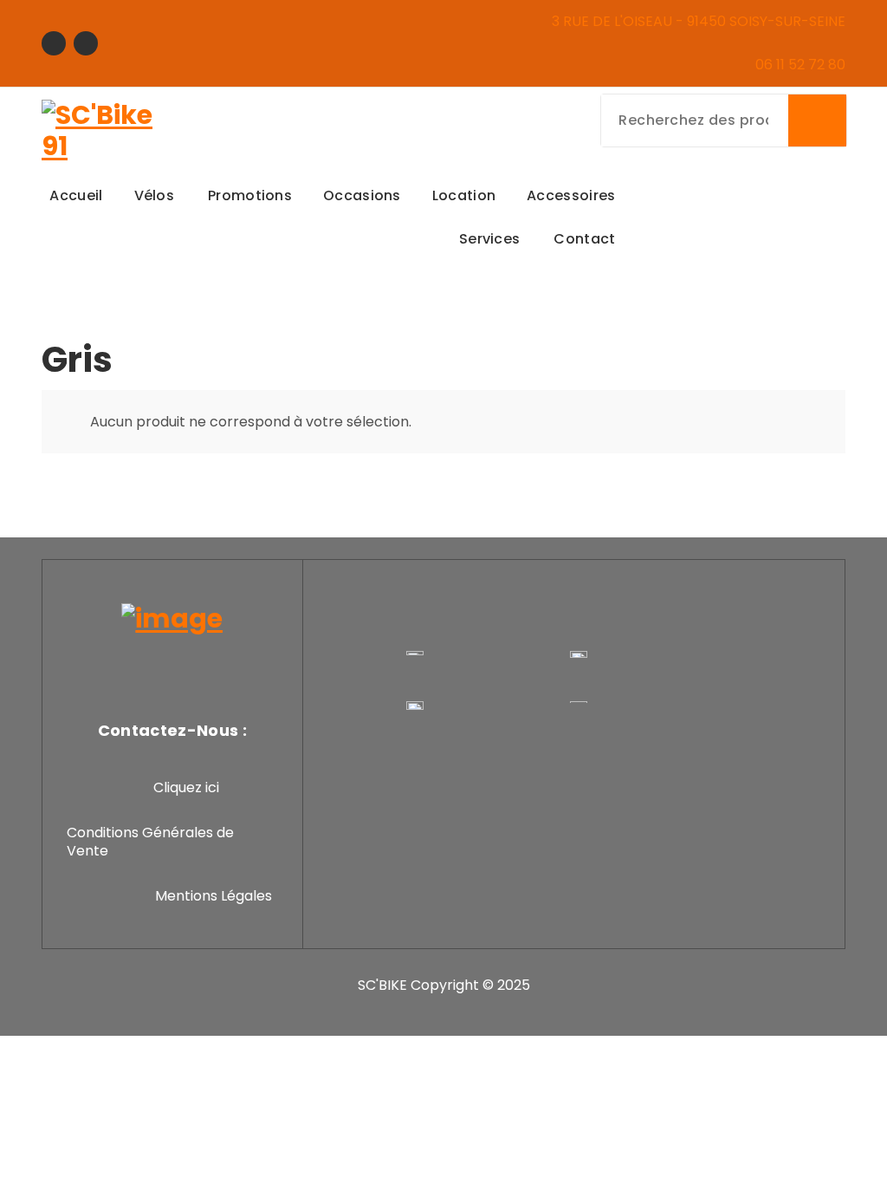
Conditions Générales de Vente (150, 842)
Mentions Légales (213, 896)
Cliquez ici (186, 787)
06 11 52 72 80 (800, 65)
